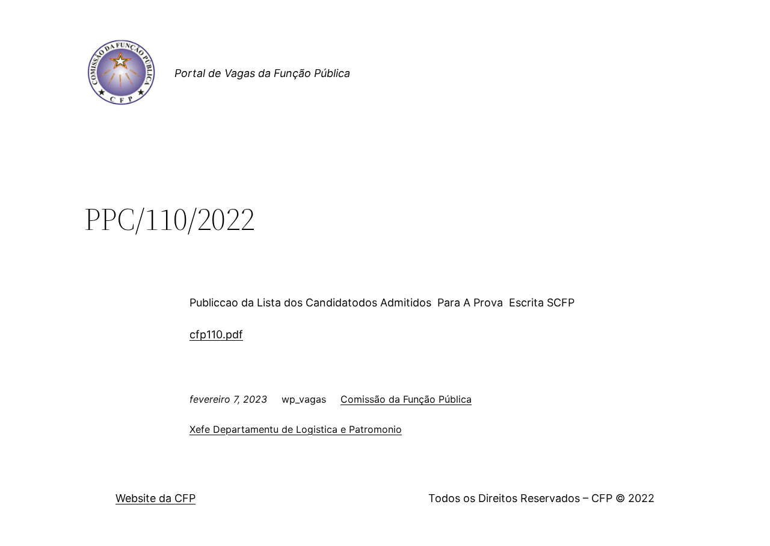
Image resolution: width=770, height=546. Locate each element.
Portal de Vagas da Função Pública (262, 73)
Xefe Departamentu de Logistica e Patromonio (295, 429)
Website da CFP (156, 498)
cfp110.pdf (216, 334)
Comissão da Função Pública (406, 399)
